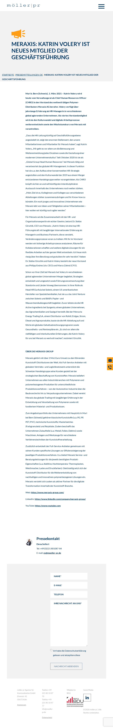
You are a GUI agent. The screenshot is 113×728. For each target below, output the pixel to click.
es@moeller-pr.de (52, 553)
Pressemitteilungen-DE (29, 74)
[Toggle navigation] (101, 7)
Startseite (8, 74)
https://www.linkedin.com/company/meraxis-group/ (60, 499)
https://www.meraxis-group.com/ (47, 492)
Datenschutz (47, 717)
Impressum (21, 705)
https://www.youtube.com (48, 505)
